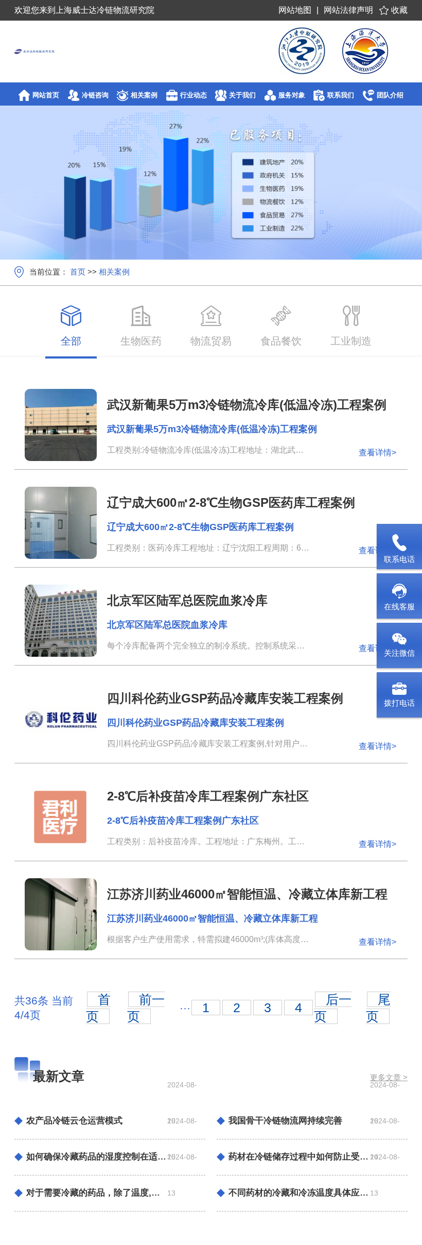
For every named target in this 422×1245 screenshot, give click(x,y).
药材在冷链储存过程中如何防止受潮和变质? (299, 1157)
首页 (77, 271)
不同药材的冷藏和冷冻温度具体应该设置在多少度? (299, 1193)
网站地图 (294, 10)
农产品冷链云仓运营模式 (74, 1120)
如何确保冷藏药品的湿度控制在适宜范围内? (96, 1157)
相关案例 (114, 271)
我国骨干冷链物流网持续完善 (285, 1120)
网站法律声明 (348, 10)
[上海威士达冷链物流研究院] (44, 51)
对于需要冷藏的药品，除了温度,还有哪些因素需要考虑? (96, 1193)
